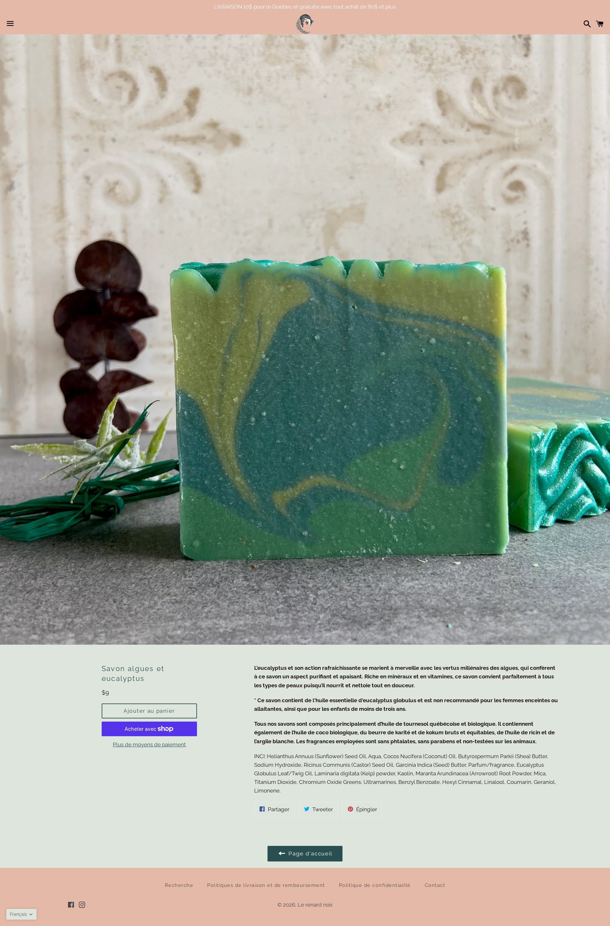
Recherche (179, 885)
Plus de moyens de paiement (149, 744)
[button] (21, 914)
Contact (435, 885)
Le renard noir (315, 905)
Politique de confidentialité (375, 885)
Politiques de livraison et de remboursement (266, 885)
